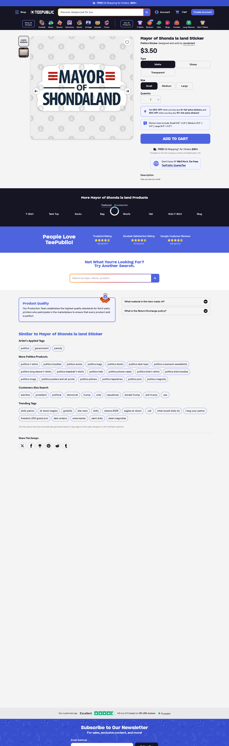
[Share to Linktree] (40, 445)
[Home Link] (42, 12)
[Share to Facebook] (31, 445)
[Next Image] (127, 91)
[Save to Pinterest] (48, 445)
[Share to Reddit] (57, 445)
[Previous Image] (36, 91)
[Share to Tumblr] (66, 445)
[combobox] (100, 12)
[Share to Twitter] (22, 445)
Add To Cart (175, 138)
